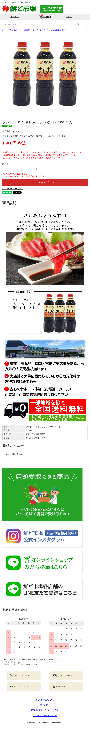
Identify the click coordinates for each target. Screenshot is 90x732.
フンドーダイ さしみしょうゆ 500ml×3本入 (50, 30)
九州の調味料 (25, 30)
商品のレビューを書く (12, 188)
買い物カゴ (46, 16)
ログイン (15, 17)
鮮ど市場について (45, 699)
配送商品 (13, 30)
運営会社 (45, 705)
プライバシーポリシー (45, 715)
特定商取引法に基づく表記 (45, 710)
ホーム (5, 30)
